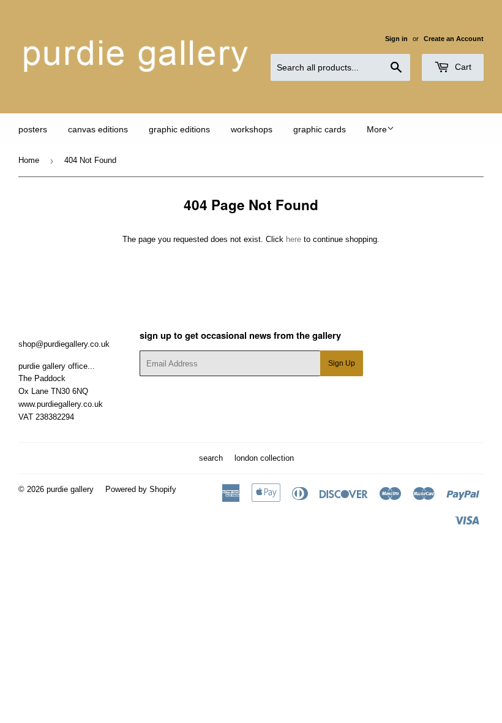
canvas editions (98, 129)
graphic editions (179, 129)
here (293, 239)
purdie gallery (70, 489)
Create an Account (454, 38)
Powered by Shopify (140, 489)
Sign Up (341, 363)
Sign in (396, 38)
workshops (251, 129)
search (211, 458)
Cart (461, 67)
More (377, 129)
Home (28, 160)
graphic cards (319, 129)
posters (32, 129)
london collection (264, 458)
